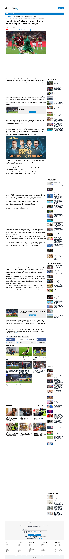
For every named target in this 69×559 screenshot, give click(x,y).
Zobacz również (32, 111)
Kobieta (30, 544)
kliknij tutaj (40, 538)
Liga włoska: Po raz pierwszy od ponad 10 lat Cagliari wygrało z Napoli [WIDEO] (32, 312)
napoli (19, 336)
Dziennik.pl (20, 542)
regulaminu (35, 531)
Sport (7, 13)
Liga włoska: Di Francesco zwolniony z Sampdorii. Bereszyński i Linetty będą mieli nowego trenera (24, 372)
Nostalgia (13, 16)
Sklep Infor (7, 551)
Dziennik (7, 18)
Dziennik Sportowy (32, 16)
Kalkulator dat (57, 544)
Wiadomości (20, 548)
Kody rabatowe (31, 545)
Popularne (34, 405)
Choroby (42, 549)
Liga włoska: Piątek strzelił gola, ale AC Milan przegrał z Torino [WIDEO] (31, 108)
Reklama (17, 555)
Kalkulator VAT (57, 548)
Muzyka (30, 551)
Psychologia (43, 550)
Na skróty (7, 542)
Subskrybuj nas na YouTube (13, 29)
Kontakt (7, 555)
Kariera (22, 555)
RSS (62, 555)
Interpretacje (8, 550)
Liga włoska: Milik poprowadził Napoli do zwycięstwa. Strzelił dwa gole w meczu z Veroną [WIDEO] (39, 358)
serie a (15, 336)
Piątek (11, 336)
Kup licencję (17, 332)
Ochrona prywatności (37, 555)
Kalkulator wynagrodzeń (59, 551)
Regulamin (28, 555)
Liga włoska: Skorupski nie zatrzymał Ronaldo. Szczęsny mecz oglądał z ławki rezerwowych (25, 358)
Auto (19, 544)
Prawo (42, 544)
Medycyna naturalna (44, 548)
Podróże (19, 551)
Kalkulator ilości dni (58, 545)
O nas (12, 555)
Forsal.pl (7, 548)
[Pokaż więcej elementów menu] (63, 11)
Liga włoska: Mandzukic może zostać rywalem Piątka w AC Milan (12, 371)
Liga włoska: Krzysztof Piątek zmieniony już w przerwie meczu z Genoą (39, 371)
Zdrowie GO (18, 16)
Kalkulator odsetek (58, 549)
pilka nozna (14, 18)
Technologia (20, 545)
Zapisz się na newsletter (25, 29)
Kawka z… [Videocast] (25, 16)
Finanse (42, 545)
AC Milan (24, 336)
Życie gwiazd (31, 549)
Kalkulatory (57, 542)
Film (30, 550)
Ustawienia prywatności (55, 555)
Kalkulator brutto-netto (58, 550)
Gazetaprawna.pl (8, 545)
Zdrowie (19, 550)
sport (10, 18)
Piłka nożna (12, 13)
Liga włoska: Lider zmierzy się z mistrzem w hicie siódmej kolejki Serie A (12, 384)
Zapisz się (34, 534)
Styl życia (42, 551)
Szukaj (61, 8)
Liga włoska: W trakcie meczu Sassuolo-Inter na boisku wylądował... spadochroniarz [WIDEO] (12, 358)
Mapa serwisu (45, 555)
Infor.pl (7, 544)
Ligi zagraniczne (19, 18)
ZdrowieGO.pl (8, 549)
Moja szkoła (31, 548)
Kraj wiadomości (42, 405)
